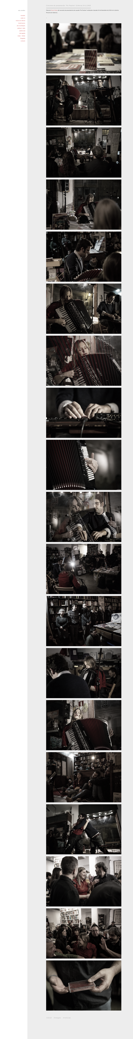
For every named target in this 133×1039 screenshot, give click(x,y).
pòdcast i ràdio (21, 28)
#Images (57, 1018)
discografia (22, 33)
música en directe (20, 20)
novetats (23, 15)
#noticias (67, 1018)
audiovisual (22, 30)
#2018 (49, 1018)
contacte (23, 41)
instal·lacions (21, 23)
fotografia (22, 38)
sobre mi (23, 18)
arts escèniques (21, 25)
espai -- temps (21, 36)
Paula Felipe (54, 10)
